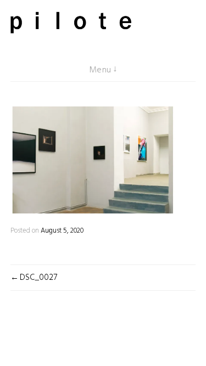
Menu (100, 70)
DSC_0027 (38, 277)
